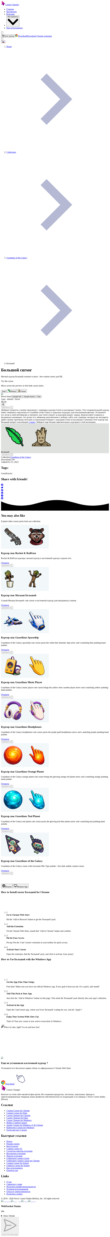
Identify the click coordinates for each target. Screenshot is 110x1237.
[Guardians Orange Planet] (25, 766)
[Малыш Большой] (25, 590)
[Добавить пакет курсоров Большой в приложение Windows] (12, 407)
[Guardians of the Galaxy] (25, 856)
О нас (9, 1182)
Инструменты (13, 17)
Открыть (5, 563)
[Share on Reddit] (55, 498)
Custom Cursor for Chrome (18, 1110)
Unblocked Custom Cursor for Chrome (23, 1161)
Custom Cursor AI (14, 1149)
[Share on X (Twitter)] (55, 487)
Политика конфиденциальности (21, 1187)
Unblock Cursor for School (18, 1165)
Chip (39, 397)
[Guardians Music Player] (25, 677)
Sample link (16, 397)
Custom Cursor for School (17, 1163)
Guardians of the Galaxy (20, 457)
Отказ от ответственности (18, 1191)
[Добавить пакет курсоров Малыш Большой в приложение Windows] (12, 607)
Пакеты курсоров (14, 1156)
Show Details (9, 1216)
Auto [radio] (4, 391)
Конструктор (12, 1146)
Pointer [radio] (23, 391)
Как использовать (14, 28)
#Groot (25, 1059)
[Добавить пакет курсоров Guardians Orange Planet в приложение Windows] (12, 786)
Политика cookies (14, 1194)
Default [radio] (13, 391)
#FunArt (31, 1059)
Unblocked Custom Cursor (17, 1158)
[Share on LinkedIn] (55, 493)
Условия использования (17, 1189)
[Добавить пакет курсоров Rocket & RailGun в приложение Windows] (12, 565)
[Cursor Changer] (3, 4)
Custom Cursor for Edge (16, 1113)
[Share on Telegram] (55, 495)
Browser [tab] (8, 887)
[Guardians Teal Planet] (25, 811)
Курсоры (10, 14)
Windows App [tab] (22, 887)
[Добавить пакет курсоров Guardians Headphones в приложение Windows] (12, 741)
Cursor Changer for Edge (17, 1118)
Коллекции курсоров (16, 1153)
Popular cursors (13, 1144)
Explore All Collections (11, 1047)
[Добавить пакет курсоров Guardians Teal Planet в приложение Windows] (12, 831)
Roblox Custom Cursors (16, 1123)
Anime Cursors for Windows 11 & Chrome (24, 1125)
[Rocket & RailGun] (25, 548)
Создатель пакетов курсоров (19, 1151)
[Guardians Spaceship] (25, 632)
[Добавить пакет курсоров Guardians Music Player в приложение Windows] (12, 697)
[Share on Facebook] (55, 485)
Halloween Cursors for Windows (20, 1127)
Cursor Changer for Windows (19, 1120)
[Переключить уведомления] (2, 39)
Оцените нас (12, 1170)
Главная (10, 9)
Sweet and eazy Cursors (16, 1130)
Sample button (29, 397)
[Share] (3, 404)
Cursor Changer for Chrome (18, 1115)
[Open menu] (2, 32)
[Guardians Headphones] (25, 722)
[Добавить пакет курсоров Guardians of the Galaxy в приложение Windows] (12, 873)
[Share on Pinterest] (55, 490)
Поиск (9, 1141)
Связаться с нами (14, 1184)
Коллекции (11, 11)
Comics (32, 422)
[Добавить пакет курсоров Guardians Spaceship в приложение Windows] (12, 652)
